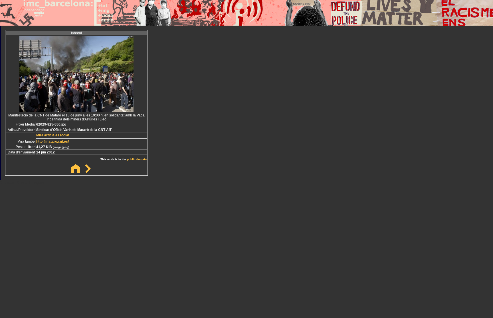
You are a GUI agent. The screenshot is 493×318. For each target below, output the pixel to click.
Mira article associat (52, 135)
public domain (137, 159)
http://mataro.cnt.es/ (52, 141)
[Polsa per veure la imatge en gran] (76, 110)
